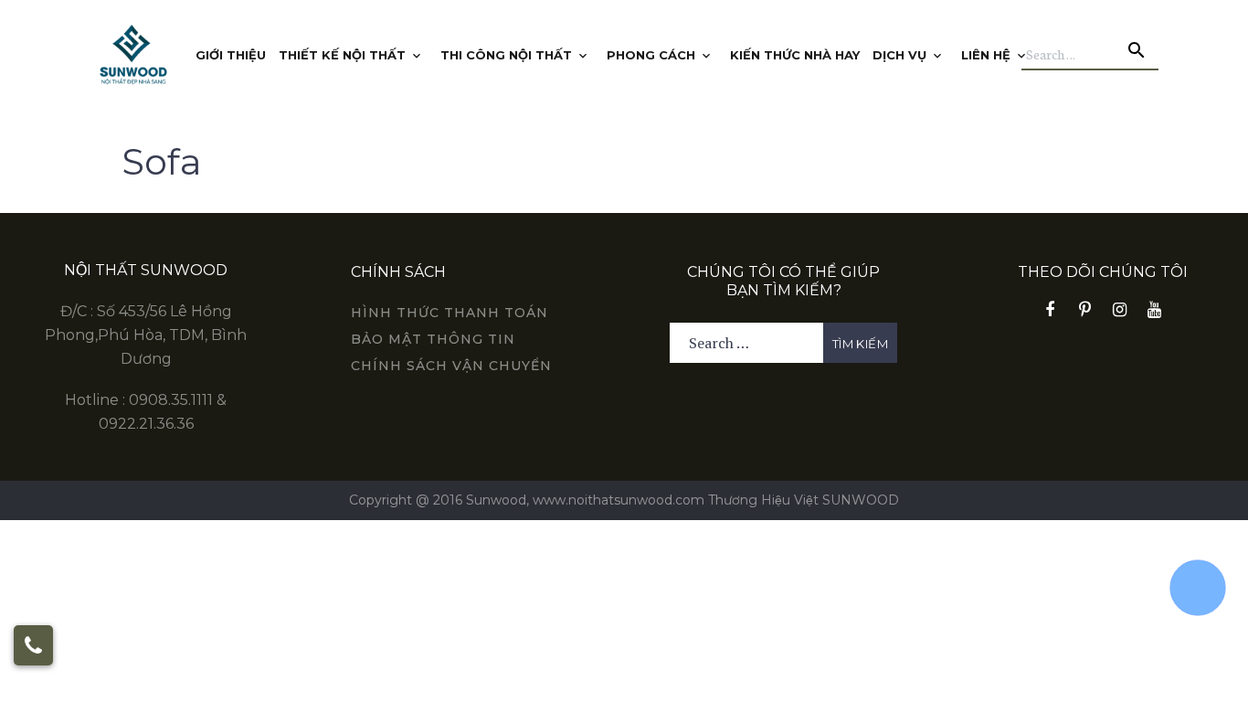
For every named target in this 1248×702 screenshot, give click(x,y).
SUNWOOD (860, 500)
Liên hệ (985, 55)
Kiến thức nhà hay (795, 55)
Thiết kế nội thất (342, 55)
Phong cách (651, 55)
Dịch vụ (899, 55)
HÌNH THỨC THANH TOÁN (449, 312)
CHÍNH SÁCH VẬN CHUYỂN (451, 365)
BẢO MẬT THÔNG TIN (433, 339)
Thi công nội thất (506, 55)
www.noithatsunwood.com (618, 500)
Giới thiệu (231, 55)
